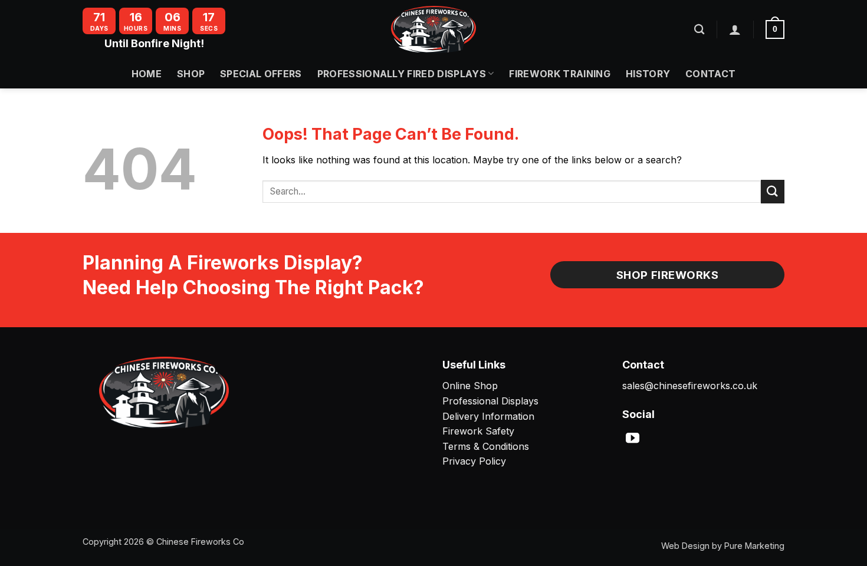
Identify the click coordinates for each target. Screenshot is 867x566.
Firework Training (559, 74)
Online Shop (470, 385)
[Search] (699, 30)
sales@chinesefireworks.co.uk (689, 385)
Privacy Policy (474, 461)
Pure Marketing (754, 546)
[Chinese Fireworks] (433, 29)
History (648, 74)
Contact (710, 74)
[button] (735, 29)
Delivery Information (488, 416)
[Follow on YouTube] (632, 439)
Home (147, 74)
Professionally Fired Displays (401, 74)
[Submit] (772, 191)
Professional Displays (490, 401)
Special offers (260, 74)
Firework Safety (478, 431)
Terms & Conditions (485, 446)
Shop (191, 74)
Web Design (685, 546)
